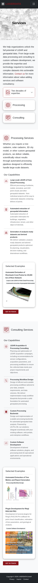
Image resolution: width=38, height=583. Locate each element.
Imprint (19, 579)
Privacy (12, 579)
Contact (26, 579)
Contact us (20, 74)
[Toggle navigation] (34, 4)
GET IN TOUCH (10, 312)
